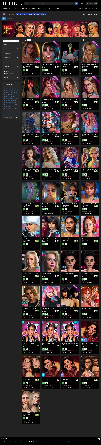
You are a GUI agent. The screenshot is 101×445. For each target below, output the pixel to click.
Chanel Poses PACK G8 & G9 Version (91, 343)
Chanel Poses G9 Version (68, 378)
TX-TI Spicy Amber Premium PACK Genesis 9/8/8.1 (16, 94)
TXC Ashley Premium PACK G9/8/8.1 (71, 99)
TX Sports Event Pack (67, 64)
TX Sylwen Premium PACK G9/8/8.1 (90, 169)
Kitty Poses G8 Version (28, 343)
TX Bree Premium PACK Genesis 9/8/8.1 (33, 273)
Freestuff (37, 14)
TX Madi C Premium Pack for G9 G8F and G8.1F (15, 106)
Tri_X (25, 67)
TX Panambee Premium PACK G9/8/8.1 (32, 99)
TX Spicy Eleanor (46, 273)
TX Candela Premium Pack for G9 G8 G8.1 (14, 98)
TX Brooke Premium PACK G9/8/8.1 (12, 108)
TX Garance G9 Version (87, 273)
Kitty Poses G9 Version (48, 343)
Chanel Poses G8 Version (48, 378)
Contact (57, 8)
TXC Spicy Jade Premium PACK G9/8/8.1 (52, 169)
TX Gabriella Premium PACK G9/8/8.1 (32, 64)
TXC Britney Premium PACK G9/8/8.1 (91, 99)
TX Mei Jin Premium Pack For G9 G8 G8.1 (14, 102)
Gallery (24, 8)
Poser (51, 8)
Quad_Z (26, 346)
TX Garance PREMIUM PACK (30, 308)
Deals (45, 8)
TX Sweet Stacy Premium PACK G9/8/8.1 (13, 111)
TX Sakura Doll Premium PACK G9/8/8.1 (52, 99)
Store (24, 14)
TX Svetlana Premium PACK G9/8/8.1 (13, 104)
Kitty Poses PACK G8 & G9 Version (70, 343)
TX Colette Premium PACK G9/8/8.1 (51, 64)
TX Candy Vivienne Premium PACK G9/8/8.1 (73, 134)
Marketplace (7, 8)
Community (32, 8)
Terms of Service (43, 441)
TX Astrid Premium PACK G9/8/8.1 (12, 115)
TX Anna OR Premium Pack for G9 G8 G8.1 (14, 96)
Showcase (9, 18)
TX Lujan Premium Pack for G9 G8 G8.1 (13, 92)
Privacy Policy (68, 441)
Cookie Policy (57, 441)
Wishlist (44, 14)
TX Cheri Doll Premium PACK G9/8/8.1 (51, 134)
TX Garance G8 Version (68, 273)
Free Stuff (16, 8)
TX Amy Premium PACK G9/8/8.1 (12, 117)
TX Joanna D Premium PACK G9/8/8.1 (32, 134)
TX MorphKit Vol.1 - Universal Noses (12, 90)
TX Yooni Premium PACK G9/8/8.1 (31, 169)
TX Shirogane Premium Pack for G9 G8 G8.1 (14, 113)
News (39, 8)
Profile (19, 14)
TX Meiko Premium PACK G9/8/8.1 (12, 100)
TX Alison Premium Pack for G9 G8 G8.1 (13, 88)
